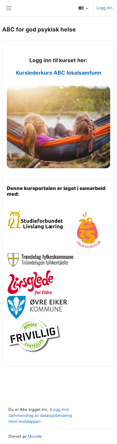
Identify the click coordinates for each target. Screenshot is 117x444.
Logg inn (104, 7)
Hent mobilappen (24, 421)
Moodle (35, 436)
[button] (83, 8)
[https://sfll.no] (36, 212)
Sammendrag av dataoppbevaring (40, 415)
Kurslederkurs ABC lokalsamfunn (58, 72)
